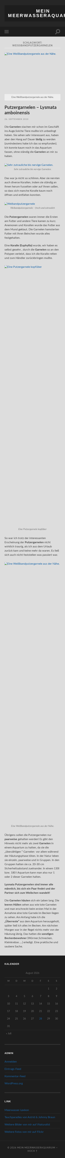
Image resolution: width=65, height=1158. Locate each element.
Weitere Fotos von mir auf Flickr (24, 1131)
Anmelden (11, 1061)
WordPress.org (14, 1083)
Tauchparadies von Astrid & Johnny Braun (30, 1117)
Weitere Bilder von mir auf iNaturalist (27, 1124)
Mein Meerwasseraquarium (36, 1148)
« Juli (8, 1033)
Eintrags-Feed (13, 1069)
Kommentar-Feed (15, 1076)
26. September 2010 (16, 119)
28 (40, 1018)
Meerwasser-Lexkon (17, 1110)
